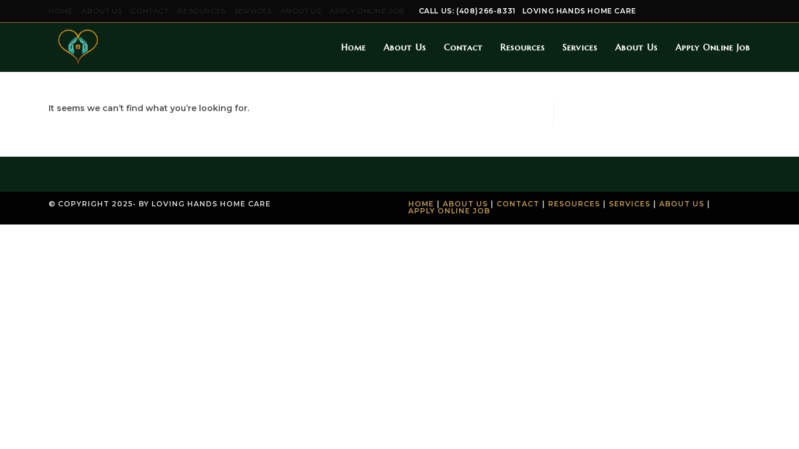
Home (61, 10)
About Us (101, 10)
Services (253, 10)
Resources (201, 10)
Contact (149, 10)
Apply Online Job (367, 10)
